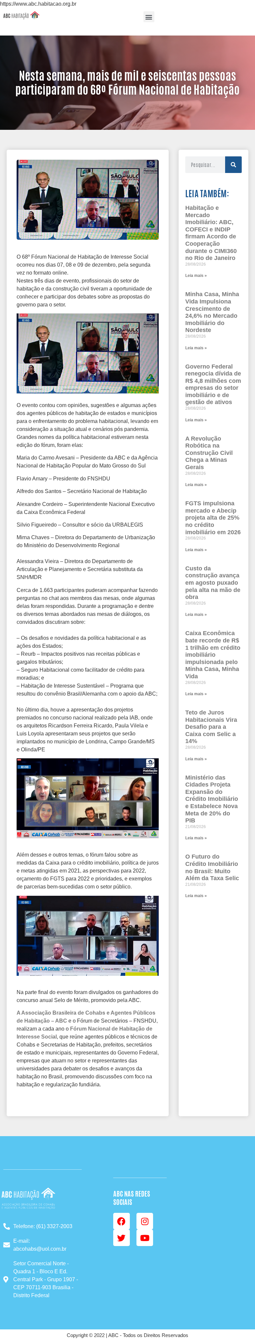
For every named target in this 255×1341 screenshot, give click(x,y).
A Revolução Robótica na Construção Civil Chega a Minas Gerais (209, 452)
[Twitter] (121, 1237)
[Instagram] (144, 1221)
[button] (148, 16)
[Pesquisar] (233, 164)
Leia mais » (196, 275)
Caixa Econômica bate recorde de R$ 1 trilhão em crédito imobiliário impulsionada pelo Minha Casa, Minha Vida (212, 655)
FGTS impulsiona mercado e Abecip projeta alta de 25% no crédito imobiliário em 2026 (213, 517)
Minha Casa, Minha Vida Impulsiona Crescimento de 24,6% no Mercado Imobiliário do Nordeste (212, 312)
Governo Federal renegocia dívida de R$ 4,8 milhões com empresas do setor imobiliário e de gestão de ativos (213, 384)
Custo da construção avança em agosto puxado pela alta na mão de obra (212, 582)
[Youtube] (144, 1237)
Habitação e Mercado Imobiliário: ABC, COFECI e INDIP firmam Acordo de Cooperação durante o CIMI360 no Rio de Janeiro (211, 233)
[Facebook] (121, 1221)
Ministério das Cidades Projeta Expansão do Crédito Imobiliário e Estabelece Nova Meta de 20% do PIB (211, 799)
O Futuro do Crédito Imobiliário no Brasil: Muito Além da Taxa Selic (212, 867)
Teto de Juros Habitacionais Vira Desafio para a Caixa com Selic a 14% (211, 726)
